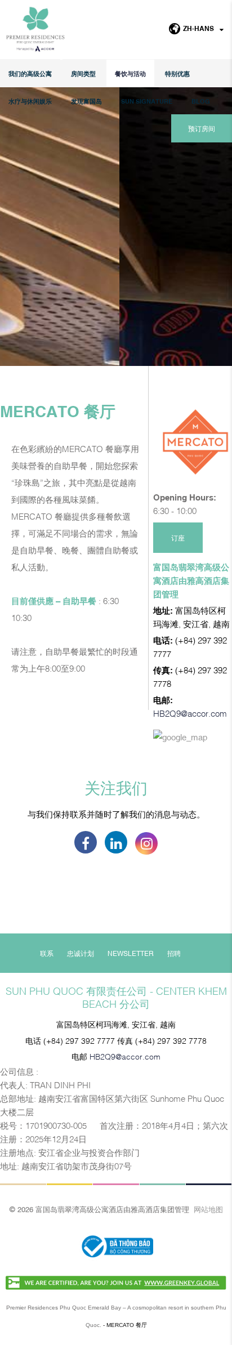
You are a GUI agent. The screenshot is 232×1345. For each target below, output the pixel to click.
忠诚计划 (80, 953)
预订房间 (201, 128)
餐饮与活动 (130, 73)
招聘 (174, 953)
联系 (46, 953)
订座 (178, 537)
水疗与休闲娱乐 (30, 101)
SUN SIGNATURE (146, 101)
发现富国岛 (86, 101)
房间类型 (83, 73)
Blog (200, 101)
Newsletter (131, 953)
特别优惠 (177, 73)
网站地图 (208, 1209)
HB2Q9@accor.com (190, 712)
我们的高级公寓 (30, 73)
